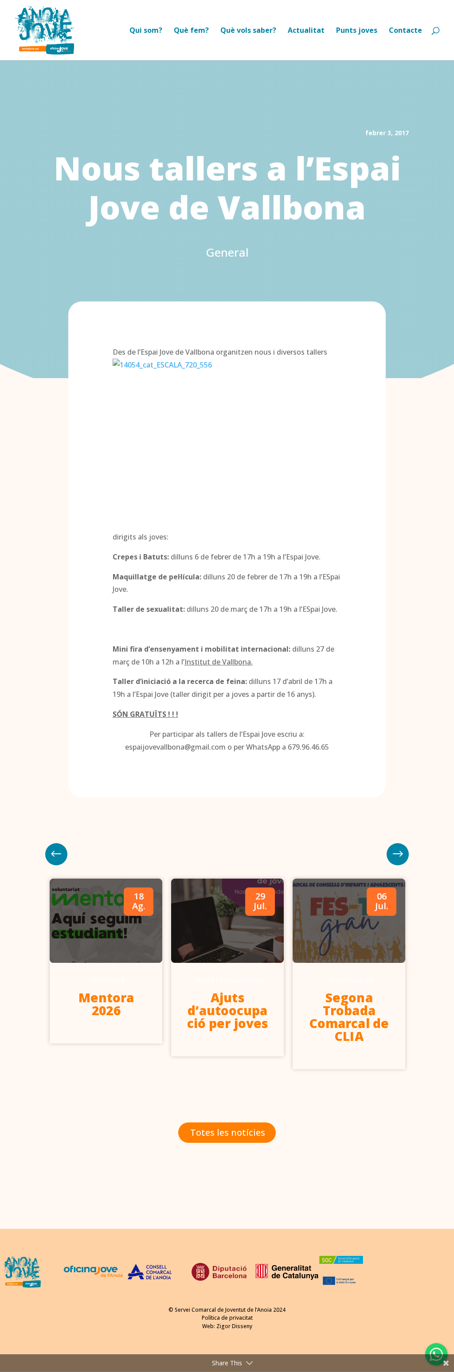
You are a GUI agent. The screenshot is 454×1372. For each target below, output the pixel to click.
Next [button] (56, 854)
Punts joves (356, 31)
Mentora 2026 (106, 1004)
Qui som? (145, 31)
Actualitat (306, 31)
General (227, 252)
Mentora (108, 980)
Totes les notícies (227, 1132)
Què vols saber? (248, 31)
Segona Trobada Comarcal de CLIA (349, 1016)
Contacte (405, 31)
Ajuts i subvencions (230, 980)
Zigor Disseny (234, 1326)
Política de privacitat (227, 1317)
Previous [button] (398, 854)
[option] (106, 961)
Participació (351, 980)
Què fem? (191, 31)
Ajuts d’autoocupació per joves (227, 1010)
